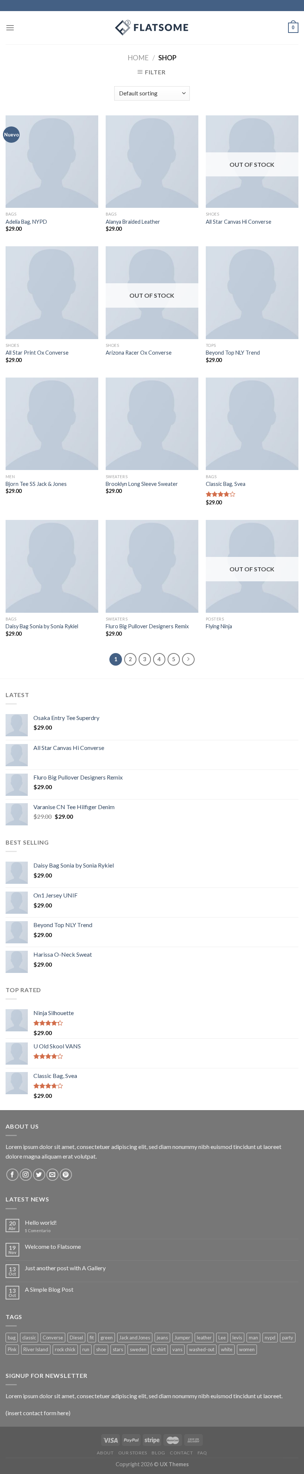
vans (177, 1349)
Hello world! (41, 1222)
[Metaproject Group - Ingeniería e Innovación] (152, 28)
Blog (158, 1453)
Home (138, 58)
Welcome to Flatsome (53, 1246)
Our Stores (132, 1453)
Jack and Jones (134, 1338)
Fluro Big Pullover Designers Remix (147, 626)
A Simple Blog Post (49, 1289)
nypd (270, 1338)
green (106, 1338)
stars (118, 1349)
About (105, 1453)
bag (12, 1338)
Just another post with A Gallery (65, 1267)
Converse (53, 1338)
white (226, 1349)
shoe (101, 1349)
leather (204, 1338)
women (247, 1349)
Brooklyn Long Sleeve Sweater (142, 484)
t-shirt (159, 1349)
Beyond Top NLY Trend (233, 352)
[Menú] (10, 27)
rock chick (65, 1349)
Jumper (182, 1338)
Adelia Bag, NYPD (26, 222)
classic (29, 1338)
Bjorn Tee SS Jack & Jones (36, 484)
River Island (35, 1349)
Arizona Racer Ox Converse (139, 352)
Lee (222, 1338)
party (287, 1338)
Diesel (76, 1338)
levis (237, 1338)
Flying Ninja (219, 626)
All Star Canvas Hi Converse (238, 222)
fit (92, 1338)
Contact (181, 1453)
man (253, 1338)
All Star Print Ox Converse (37, 352)
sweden (138, 1349)
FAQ (202, 1453)
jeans (162, 1338)
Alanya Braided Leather (133, 222)
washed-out (201, 1349)
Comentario (37, 1230)
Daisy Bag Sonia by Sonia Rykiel (42, 626)
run (85, 1349)
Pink (12, 1349)
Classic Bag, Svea (225, 484)
